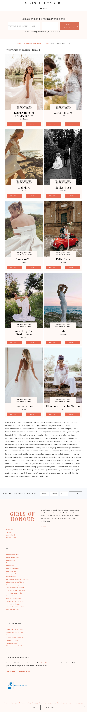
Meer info (50, 707)
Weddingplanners (12, 609)
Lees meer (14, 124)
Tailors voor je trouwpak (14, 601)
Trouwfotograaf (11, 643)
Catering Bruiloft (12, 574)
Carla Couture (63, 112)
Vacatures (9, 532)
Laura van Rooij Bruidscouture (24, 114)
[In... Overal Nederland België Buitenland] (50, 26)
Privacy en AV (11, 538)
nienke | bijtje (63, 187)
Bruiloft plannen (12, 635)
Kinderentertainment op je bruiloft (18, 579)
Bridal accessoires (12, 557)
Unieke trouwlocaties (13, 598)
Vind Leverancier (68, 26)
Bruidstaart (10, 566)
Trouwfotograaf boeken (14, 593)
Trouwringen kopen (13, 604)
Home (19, 43)
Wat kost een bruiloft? (14, 646)
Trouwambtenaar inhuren (15, 587)
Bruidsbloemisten (12, 555)
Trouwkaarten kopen (13, 585)
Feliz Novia (63, 259)
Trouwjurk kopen (12, 640)
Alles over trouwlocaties (14, 629)
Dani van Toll (24, 259)
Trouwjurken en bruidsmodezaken (37, 43)
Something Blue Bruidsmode (24, 332)
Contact (43, 527)
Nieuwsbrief (10, 535)
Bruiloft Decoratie (12, 568)
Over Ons (9, 529)
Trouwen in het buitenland (15, 590)
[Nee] (84, 706)
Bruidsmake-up (11, 563)
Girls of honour (43, 3)
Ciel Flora (24, 187)
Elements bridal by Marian (63, 406)
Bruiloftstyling (11, 571)
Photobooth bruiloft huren (15, 582)
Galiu (63, 331)
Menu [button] (45, 8)
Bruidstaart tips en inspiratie (16, 632)
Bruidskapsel (10, 560)
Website (32, 124)
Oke (34, 707)
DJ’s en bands (11, 577)
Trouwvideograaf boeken (15, 607)
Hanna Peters (24, 406)
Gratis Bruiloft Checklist (14, 638)
